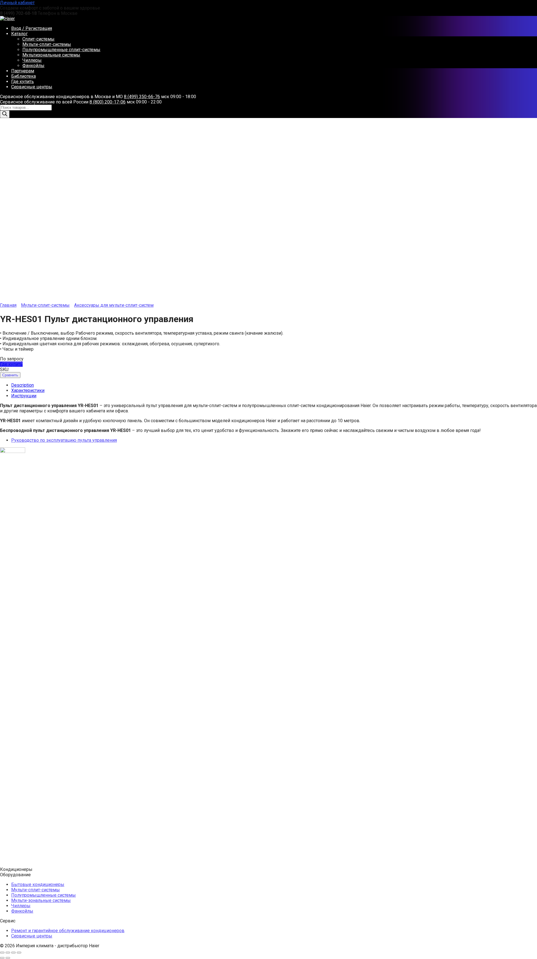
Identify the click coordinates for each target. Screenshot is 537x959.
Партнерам (22, 71)
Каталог (19, 33)
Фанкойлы (33, 65)
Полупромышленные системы (43, 895)
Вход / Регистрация (31, 28)
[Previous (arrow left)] (2, 958)
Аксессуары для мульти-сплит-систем (114, 305)
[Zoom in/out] (19, 952)
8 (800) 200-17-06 (108, 102)
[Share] (8, 952)
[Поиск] (5, 114)
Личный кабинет (17, 2)
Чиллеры (32, 60)
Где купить (22, 81)
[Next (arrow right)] (8, 958)
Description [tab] (22, 385)
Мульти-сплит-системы (46, 44)
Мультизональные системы (51, 55)
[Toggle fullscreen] (13, 952)
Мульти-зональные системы (41, 900)
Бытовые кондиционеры (37, 884)
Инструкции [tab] (23, 395)
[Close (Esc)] (2, 952)
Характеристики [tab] (27, 390)
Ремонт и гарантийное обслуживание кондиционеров (67, 930)
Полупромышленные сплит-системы (61, 49)
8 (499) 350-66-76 (142, 96)
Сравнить (10, 375)
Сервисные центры (31, 86)
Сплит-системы (38, 39)
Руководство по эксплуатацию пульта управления (64, 440)
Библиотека (23, 76)
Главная (8, 305)
